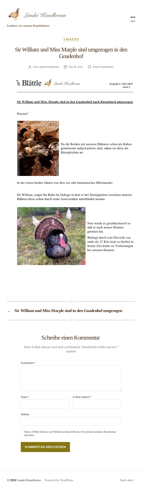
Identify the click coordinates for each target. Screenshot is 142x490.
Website (25, 414)
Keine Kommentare (103, 66)
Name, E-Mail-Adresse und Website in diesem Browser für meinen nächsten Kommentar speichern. (70, 433)
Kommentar (28, 362)
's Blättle (71, 39)
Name (25, 397)
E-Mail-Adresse (82, 397)
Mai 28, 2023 (76, 66)
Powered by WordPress (59, 480)
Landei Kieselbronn (48, 66)
